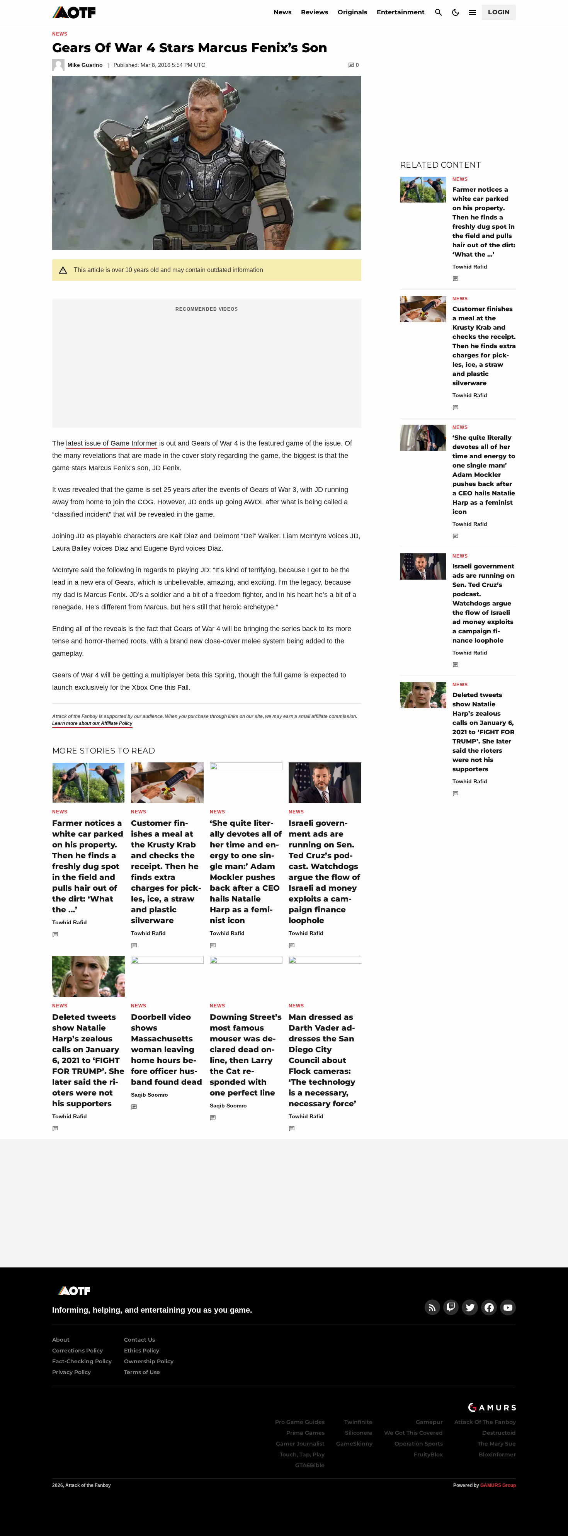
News (283, 12)
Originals (352, 12)
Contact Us (139, 1339)
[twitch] (451, 1307)
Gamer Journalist (300, 1443)
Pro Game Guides (300, 1422)
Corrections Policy (77, 1350)
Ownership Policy (148, 1361)
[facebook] (489, 1307)
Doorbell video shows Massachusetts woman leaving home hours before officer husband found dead (166, 1049)
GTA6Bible (310, 1465)
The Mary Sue (497, 1443)
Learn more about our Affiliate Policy (92, 723)
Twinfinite (358, 1422)
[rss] (432, 1307)
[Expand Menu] (472, 12)
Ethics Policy (141, 1350)
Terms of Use (142, 1372)
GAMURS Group (498, 1485)
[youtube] (508, 1307)
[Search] (438, 12)
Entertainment (401, 12)
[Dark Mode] (455, 12)
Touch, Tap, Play (302, 1454)
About (61, 1339)
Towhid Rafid (69, 922)
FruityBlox (428, 1454)
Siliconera (358, 1432)
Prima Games (305, 1432)
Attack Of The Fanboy (485, 1422)
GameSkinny (354, 1443)
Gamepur (429, 1422)
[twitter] (470, 1307)
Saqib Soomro (149, 1095)
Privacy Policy (71, 1372)
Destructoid (499, 1432)
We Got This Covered (413, 1432)
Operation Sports (419, 1443)
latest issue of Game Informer (111, 443)
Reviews (314, 12)
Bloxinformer (497, 1454)
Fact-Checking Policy (82, 1361)
